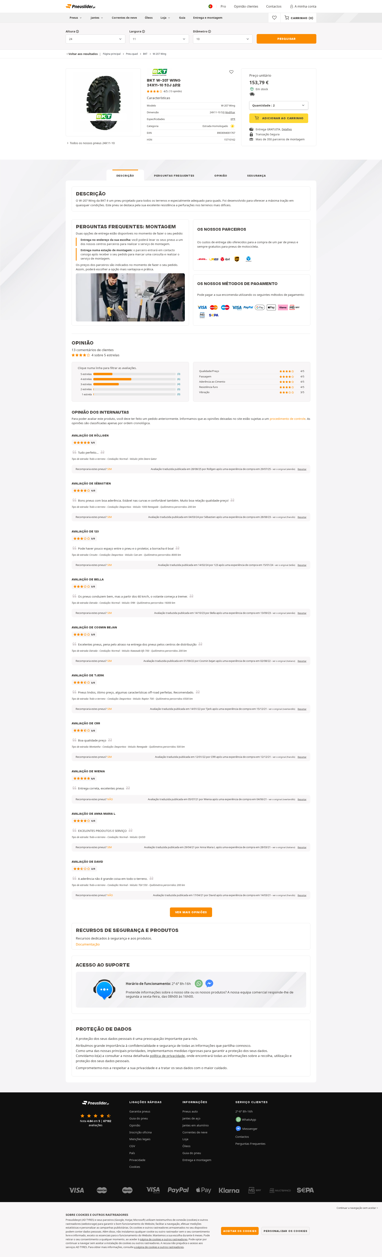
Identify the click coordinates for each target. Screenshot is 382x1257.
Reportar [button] (302, 469)
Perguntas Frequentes (174, 175)
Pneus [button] (74, 18)
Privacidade (137, 1160)
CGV (132, 1146)
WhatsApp (249, 1119)
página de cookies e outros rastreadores (163, 1239)
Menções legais (139, 1139)
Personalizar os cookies (285, 1231)
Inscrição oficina (140, 1132)
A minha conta (305, 6)
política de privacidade (167, 1055)
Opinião (220, 175)
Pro (223, 6)
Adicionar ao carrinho (282, 118)
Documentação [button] (88, 944)
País (132, 1153)
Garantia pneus (139, 1111)
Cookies (134, 1167)
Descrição (125, 175)
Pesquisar (286, 39)
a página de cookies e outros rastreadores (159, 1247)
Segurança (256, 175)
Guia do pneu (138, 1118)
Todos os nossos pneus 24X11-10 (92, 143)
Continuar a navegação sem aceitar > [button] (357, 1208)
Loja (164, 18)
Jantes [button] (95, 18)
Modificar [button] (230, 112)
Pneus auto (190, 1111)
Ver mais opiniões (191, 912)
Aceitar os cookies (239, 1231)
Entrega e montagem (207, 18)
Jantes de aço (191, 1118)
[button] (130, 374)
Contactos (274, 6)
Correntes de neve (124, 18)
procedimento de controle (287, 419)
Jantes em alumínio (195, 1125)
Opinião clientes (246, 6)
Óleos (149, 18)
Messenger (249, 1129)
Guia (182, 18)
